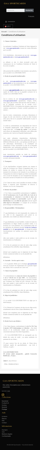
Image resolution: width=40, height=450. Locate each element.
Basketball (5, 401)
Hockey (4, 405)
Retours (4, 418)
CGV (3, 432)
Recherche (29, 10)
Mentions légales (7, 434)
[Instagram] (3, 395)
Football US (5, 403)
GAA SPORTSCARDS (15, 3)
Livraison (4, 416)
